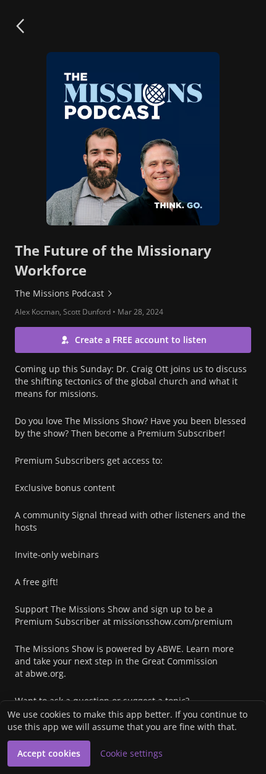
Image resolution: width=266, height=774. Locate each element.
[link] (133, 293)
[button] (20, 26)
